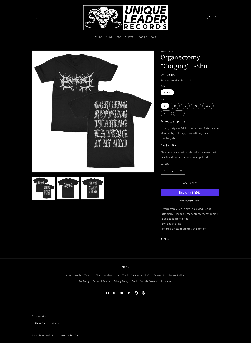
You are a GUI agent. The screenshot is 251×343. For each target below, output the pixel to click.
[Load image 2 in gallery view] (68, 188)
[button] (35, 17)
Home (68, 275)
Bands (77, 275)
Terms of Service (101, 281)
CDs (117, 275)
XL (196, 105)
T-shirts (88, 275)
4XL (179, 113)
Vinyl (125, 275)
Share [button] (167, 239)
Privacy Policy (121, 281)
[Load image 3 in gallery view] (92, 188)
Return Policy (176, 275)
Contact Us (160, 275)
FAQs (147, 275)
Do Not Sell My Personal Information (152, 281)
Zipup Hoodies (104, 275)
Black (167, 92)
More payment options (189, 200)
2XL (208, 105)
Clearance (136, 275)
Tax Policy (84, 281)
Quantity (165, 163)
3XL (166, 113)
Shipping (165, 80)
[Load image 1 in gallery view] (43, 188)
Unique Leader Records (49, 335)
